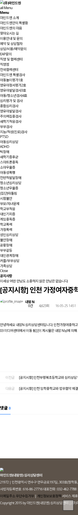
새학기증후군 (9, 157)
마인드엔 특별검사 (12, 74)
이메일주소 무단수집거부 (17, 496)
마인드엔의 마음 (11, 28)
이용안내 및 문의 (11, 38)
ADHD (4, 146)
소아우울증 (7, 167)
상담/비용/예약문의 (13, 48)
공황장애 (6, 245)
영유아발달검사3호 (13, 90)
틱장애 (4, 151)
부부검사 (6, 126)
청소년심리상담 (10, 183)
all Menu (6, 7)
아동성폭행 (7, 172)
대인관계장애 (9, 255)
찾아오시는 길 (9, 33)
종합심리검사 (9, 106)
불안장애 (6, 240)
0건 (30, 305)
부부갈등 (6, 250)
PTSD (4, 136)
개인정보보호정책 (49, 496)
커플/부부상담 (9, 260)
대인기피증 (7, 214)
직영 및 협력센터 (11, 59)
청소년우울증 (9, 188)
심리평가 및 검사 (11, 100)
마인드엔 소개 (9, 17)
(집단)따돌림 (8, 193)
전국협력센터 (9, 69)
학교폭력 (6, 224)
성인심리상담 (9, 234)
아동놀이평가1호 (11, 80)
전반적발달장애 (10, 177)
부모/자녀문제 (9, 203)
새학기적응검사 (10, 121)
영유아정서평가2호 (13, 85)
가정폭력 (6, 229)
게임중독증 (7, 219)
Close (4, 270)
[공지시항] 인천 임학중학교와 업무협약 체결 (48, 388)
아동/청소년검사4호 (13, 95)
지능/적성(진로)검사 (13, 132)
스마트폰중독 (9, 162)
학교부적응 (7, 208)
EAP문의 (6, 54)
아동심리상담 (9, 141)
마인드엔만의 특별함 (14, 23)
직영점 (4, 64)
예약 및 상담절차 (11, 43)
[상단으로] (68, 505)
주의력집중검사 (10, 116)
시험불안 (6, 198)
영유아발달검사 (10, 111)
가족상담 (6, 266)
